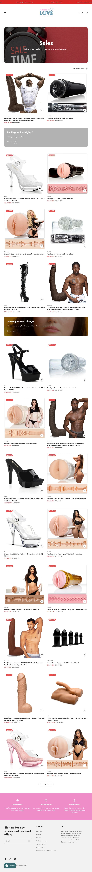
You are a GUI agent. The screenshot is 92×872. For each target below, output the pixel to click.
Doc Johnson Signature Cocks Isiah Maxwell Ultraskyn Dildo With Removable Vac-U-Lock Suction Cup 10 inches (66, 308)
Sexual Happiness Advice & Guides (46, 851)
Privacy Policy (40, 847)
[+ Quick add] (41, 110)
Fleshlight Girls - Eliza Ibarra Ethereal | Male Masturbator (22, 609)
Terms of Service (41, 844)
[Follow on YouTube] (14, 859)
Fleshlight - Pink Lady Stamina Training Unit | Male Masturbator (67, 609)
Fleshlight (49, 116)
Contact (38, 834)
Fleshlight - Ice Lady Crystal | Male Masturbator (62, 388)
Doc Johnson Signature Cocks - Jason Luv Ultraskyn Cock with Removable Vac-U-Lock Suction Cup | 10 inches (24, 119)
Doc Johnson (7, 116)
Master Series (50, 660)
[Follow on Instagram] (10, 859)
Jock (48, 716)
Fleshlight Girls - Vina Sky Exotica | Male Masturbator (64, 774)
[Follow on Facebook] (5, 859)
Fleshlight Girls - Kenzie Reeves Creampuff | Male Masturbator (24, 254)
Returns (38, 838)
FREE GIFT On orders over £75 (14, 2)
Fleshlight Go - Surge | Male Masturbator (60, 199)
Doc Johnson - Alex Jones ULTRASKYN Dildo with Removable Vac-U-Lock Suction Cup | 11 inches (23, 664)
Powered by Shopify (22, 865)
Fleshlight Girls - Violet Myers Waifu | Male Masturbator (64, 554)
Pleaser (5, 196)
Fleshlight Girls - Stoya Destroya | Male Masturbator (20, 443)
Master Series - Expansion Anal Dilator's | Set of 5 (63, 663)
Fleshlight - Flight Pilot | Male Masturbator (60, 118)
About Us (39, 831)
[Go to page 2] (51, 784)
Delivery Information (42, 841)
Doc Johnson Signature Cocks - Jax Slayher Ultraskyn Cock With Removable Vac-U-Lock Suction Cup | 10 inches (65, 444)
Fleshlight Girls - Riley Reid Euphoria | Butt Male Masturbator (66, 499)
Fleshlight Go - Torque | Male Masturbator (60, 254)
